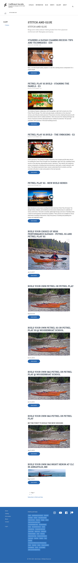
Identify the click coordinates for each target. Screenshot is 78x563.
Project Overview (45, 545)
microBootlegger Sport (33, 524)
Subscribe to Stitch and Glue (35, 497)
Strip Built (46, 515)
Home (6, 510)
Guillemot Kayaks (16, 4)
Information (39, 5)
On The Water (42, 547)
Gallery (58, 5)
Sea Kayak (30, 517)
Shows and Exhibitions (41, 536)
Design (42, 520)
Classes (35, 517)
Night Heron (37, 531)
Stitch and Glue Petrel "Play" (34, 522)
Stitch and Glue (31, 520)
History (43, 526)
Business (42, 533)
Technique (30, 538)
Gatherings (43, 531)
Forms (36, 547)
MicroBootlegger (42, 524)
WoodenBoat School (36, 526)
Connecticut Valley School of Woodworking (37, 542)
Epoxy (29, 526)
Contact (7, 521)
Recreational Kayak (42, 517)
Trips (45, 538)
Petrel (47, 520)
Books (39, 545)
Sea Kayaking (31, 547)
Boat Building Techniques (37, 515)
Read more (35, 73)
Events (52, 5)
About (65, 5)
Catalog (31, 5)
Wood (29, 545)
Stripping (38, 520)
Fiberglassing (31, 529)
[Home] (5, 5)
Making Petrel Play (32, 536)
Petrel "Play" (30, 531)
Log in (6, 526)
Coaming (36, 538)
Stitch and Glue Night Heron (34, 549)
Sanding (30, 540)
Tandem (41, 538)
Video (29, 515)
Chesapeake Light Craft (40, 529)
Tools (38, 533)
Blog (46, 5)
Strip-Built (34, 545)
